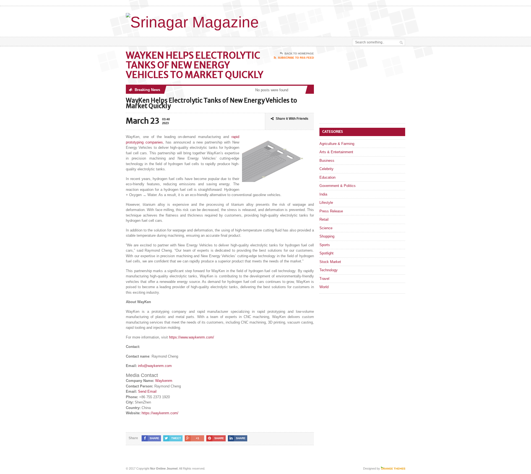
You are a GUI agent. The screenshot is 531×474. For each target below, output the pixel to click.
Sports (324, 245)
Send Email (147, 391)
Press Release (331, 211)
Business (326, 160)
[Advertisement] (340, 20)
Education (327, 177)
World (324, 287)
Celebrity (326, 169)
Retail (324, 219)
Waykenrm (163, 381)
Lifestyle (326, 202)
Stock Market (330, 262)
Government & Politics (337, 186)
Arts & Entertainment (336, 152)
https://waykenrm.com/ (160, 413)
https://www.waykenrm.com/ (191, 337)
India (323, 194)
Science (325, 228)
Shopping (326, 236)
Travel (324, 279)
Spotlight (326, 253)
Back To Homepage (299, 53)
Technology (328, 270)
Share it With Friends (292, 119)
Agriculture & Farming (336, 144)
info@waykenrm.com (155, 366)
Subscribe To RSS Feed (296, 57)
